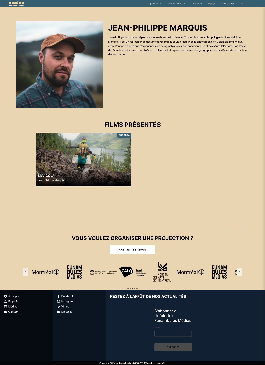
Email (157, 327)
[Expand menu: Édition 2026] (184, 4)
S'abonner (173, 347)
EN (242, 3)
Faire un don (228, 3)
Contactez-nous (132, 249)
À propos (153, 3)
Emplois (13, 301)
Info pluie (197, 3)
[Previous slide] (25, 272)
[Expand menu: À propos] (160, 4)
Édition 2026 (175, 3)
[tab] (128, 288)
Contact (13, 311)
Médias (211, 3)
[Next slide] (239, 272)
